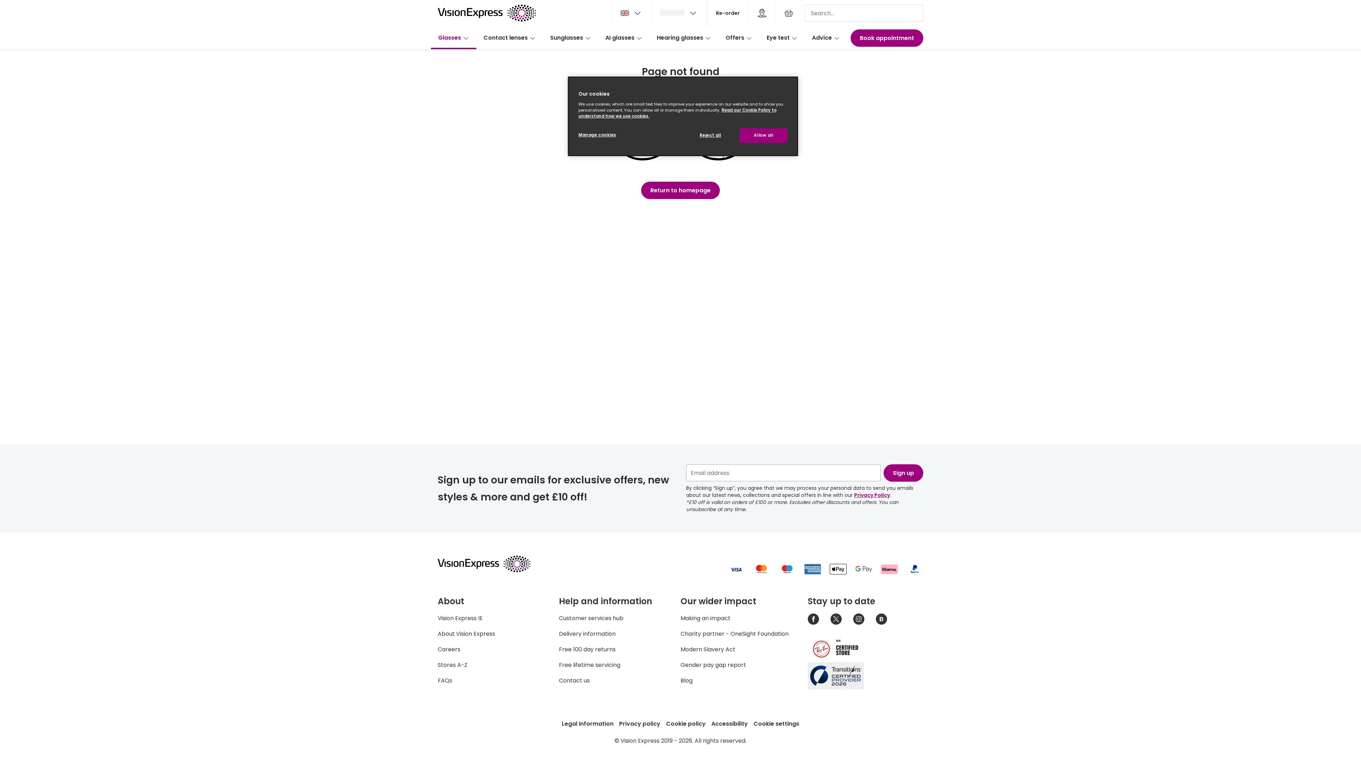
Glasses (449, 38)
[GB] (631, 13)
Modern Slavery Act (707, 649)
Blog (686, 680)
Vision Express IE (460, 618)
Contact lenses (505, 38)
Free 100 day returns (587, 649)
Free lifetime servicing (589, 665)
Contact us (574, 680)
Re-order (728, 13)
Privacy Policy (872, 495)
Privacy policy (639, 724)
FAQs (445, 680)
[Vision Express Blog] (881, 619)
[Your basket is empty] (788, 13)
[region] (683, 116)
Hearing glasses (680, 38)
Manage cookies (597, 135)
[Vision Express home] (491, 564)
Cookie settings (776, 724)
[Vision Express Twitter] (836, 619)
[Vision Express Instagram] (858, 619)
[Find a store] (762, 13)
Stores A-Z (452, 665)
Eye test (778, 38)
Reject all (710, 135)
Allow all (763, 135)
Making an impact (705, 618)
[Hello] (679, 13)
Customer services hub (591, 618)
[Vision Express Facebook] (813, 619)
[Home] (487, 13)
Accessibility (729, 724)
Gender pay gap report (713, 665)
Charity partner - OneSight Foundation (734, 634)
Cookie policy (686, 724)
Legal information (588, 724)
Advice (822, 38)
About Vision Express (466, 634)
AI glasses (619, 38)
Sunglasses (566, 38)
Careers (449, 649)
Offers (735, 38)
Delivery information (587, 634)
